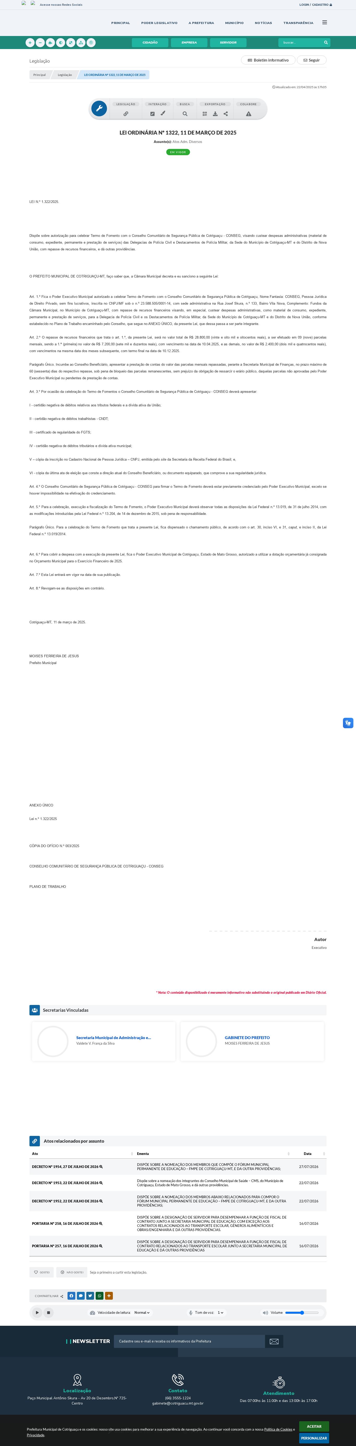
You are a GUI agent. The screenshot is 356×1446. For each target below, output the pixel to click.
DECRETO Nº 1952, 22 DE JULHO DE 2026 (65, 1201)
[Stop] (48, 1313)
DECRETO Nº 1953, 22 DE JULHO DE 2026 (65, 1183)
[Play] (37, 1313)
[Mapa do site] (80, 42)
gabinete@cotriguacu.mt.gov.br (178, 1403)
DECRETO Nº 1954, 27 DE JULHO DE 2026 (65, 1167)
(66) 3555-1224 (178, 1398)
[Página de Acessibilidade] (91, 42)
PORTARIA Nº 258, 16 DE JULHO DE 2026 (65, 1223)
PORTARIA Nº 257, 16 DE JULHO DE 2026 (65, 1246)
